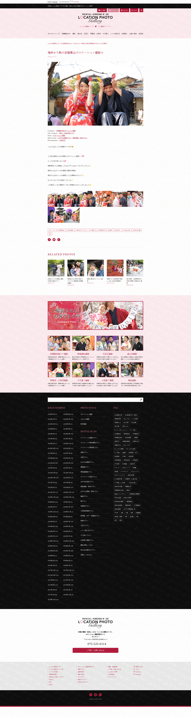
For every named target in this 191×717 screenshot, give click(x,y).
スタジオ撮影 (85, 419)
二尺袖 (117, 452)
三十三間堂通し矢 (129, 509)
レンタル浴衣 (131, 449)
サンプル (127, 445)
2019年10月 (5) (53, 516)
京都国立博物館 (135, 494)
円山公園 (118, 497)
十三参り (106, 33)
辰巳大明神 (127, 497)
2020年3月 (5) (67, 502)
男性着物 (118, 460)
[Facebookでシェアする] (49, 239)
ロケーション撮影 (59, 135)
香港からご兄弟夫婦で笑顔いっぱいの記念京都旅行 (114, 281)
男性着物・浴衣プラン (80, 138)
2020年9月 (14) (53, 502)
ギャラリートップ (54, 33)
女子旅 (117, 426)
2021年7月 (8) (52, 482)
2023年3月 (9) (67, 438)
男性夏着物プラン (87, 472)
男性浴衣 (127, 460)
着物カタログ (139, 666)
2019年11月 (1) (68, 512)
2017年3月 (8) (52, 590)
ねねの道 (127, 230)
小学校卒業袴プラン (87, 511)
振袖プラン (84, 496)
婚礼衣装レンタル (87, 545)
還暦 (136, 437)
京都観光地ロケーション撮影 (66, 131)
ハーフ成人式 (115, 33)
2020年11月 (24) (53, 497)
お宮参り (124, 33)
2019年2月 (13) (53, 536)
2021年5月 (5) (52, 487)
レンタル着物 (90, 230)
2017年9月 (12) (68, 575)
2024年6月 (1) (52, 429)
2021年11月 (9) (68, 473)
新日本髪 (131, 475)
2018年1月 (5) (67, 565)
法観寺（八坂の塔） (114, 230)
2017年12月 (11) (53, 570)
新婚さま (118, 422)
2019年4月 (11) (53, 531)
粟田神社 (128, 505)
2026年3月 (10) (68, 419)
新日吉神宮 (118, 505)
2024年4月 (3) (52, 434)
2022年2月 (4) (52, 468)
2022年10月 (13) (53, 448)
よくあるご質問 (112, 672)
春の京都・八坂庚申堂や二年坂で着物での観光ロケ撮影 (134, 282)
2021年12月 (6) (53, 473)
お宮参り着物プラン (87, 540)
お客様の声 (118, 415)
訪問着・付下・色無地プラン (90, 516)
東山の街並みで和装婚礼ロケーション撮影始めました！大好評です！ (83, 356)
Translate (76, 2)
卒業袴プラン (85, 506)
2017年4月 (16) (68, 585)
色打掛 (133, 464)
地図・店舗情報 (112, 666)
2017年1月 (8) (52, 594)
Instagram (138, 674)
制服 (135, 467)
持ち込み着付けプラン (88, 550)
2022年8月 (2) (52, 453)
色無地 (117, 456)
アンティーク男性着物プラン (90, 442)
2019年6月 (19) (53, 526)
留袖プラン (84, 520)
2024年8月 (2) (67, 424)
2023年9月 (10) (68, 434)
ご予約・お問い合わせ (95, 650)
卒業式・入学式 (95, 33)
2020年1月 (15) (68, 507)
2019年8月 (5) (52, 521)
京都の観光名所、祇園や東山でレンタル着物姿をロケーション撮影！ (59, 356)
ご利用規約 (111, 674)
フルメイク (135, 471)
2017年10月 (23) (53, 575)
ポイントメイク (120, 475)
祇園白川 (128, 486)
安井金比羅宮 (119, 501)
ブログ (135, 10)
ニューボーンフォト (121, 430)
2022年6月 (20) (53, 458)
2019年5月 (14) (68, 526)
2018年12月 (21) (53, 541)
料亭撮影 (84, 424)
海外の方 (80, 230)
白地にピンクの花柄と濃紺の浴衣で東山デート (55, 281)
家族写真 (118, 419)
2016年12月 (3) (68, 594)
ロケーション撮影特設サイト (86, 666)
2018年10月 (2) (53, 546)
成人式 (79, 33)
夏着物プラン (85, 467)
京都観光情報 (53, 674)
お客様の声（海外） (132, 415)
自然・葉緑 (118, 516)
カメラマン (81, 677)
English (51, 679)
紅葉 (132, 516)
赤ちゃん (126, 426)
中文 (50, 682)
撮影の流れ (81, 674)
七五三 (86, 33)
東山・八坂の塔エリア (66, 133)
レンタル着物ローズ (55, 666)
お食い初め (133, 33)
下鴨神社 (137, 505)
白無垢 (125, 464)
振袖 (124, 452)
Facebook (138, 672)
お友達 (134, 422)
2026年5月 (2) (52, 419)
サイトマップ (112, 677)
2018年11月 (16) (68, 541)
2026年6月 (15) (68, 414)
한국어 (51, 684)
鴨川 (128, 490)
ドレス (117, 467)
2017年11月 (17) (68, 570)
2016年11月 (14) (53, 599)
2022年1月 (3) (67, 468)
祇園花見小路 (119, 490)
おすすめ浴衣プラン (87, 481)
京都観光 (61, 230)
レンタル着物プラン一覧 (56, 669)
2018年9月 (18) (68, 546)
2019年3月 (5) (67, 531)
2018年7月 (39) (68, 551)
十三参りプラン (86, 535)
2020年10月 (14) (68, 497)
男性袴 (136, 460)
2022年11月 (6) (68, 443)
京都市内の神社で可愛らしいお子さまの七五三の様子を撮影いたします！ (107, 356)
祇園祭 (138, 512)
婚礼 (74, 33)
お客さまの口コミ (83, 682)
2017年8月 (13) (53, 580)
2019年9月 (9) (67, 516)
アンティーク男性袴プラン (89, 447)
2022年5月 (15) (68, 458)
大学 (116, 512)
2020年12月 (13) (68, 492)
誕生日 (117, 441)
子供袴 (117, 464)
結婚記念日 (118, 437)
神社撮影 (118, 509)
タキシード (126, 467)
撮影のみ (118, 445)
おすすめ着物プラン (65, 138)
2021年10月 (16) (53, 477)
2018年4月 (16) (53, 560)
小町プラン (84, 457)
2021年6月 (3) (67, 482)
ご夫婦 (136, 419)
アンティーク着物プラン (89, 438)
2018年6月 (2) (52, 555)
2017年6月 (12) (53, 585)
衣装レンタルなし (87, 555)
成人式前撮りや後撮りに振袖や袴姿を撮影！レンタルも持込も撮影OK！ (132, 356)
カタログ (125, 10)
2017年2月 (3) (67, 590)
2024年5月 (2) (67, 429)
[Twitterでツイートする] (54, 239)
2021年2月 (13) (53, 492)
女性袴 (131, 456)
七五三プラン (85, 525)
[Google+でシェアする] (58, 239)
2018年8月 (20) (53, 551)
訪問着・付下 (133, 452)
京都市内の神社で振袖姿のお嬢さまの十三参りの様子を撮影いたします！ (83, 382)
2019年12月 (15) (53, 512)
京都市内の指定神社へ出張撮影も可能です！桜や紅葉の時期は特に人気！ (132, 382)
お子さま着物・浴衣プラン (89, 491)
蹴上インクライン (120, 494)
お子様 (126, 422)
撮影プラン (81, 669)
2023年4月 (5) (52, 438)
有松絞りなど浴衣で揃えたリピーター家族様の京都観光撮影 (75, 282)
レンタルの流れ (53, 672)
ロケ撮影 (102, 10)
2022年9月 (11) (68, 448)
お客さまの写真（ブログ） (56, 677)
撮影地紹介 (81, 672)
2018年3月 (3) (67, 560)
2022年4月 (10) (53, 463)
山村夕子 (63, 140)
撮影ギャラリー (82, 679)
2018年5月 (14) (68, 555)
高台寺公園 (137, 230)
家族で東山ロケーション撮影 (95, 281)
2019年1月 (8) (67, 536)
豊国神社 (130, 501)
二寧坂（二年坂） (120, 482)
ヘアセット (125, 471)
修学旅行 (127, 434)
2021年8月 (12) (68, 477)
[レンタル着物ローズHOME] (141, 10)
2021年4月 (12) (68, 487)
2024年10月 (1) (53, 424)
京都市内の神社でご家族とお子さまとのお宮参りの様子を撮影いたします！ (107, 382)
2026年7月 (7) (52, 414)
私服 (116, 471)
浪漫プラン (84, 452)
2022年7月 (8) (67, 453)
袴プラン (84, 501)
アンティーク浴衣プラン (89, 477)
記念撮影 (70, 230)
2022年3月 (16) (68, 463)
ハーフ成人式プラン (87, 530)
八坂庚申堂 (101, 230)
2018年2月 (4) (52, 565)
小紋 (124, 456)
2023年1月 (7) (52, 443)
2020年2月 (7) (52, 507)
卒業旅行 (136, 434)
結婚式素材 (126, 441)
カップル (52, 230)
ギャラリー (114, 10)
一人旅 (133, 430)
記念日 (141, 33)
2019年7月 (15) (68, 521)
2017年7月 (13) (68, 580)
